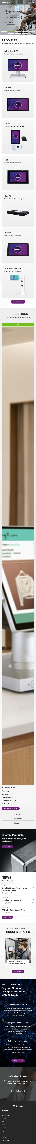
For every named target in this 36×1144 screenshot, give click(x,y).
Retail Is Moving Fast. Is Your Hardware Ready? (14, 889)
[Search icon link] (33, 2)
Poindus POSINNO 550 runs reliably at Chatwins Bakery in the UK (18, 963)
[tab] (18, 324)
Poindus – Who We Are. (12, 900)
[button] (4, 31)
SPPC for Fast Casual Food (13, 910)
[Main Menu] (29, 3)
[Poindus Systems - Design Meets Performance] (6, 2)
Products (5, 1111)
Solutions (5, 1140)
